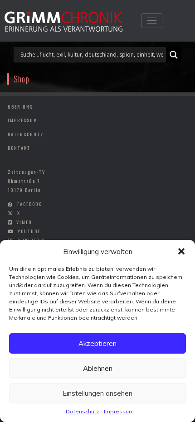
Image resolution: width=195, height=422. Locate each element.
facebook (29, 204)
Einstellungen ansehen (97, 393)
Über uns (20, 106)
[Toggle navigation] (151, 20)
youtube (29, 231)
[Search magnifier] (173, 54)
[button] (181, 251)
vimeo (24, 221)
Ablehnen (97, 368)
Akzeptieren (97, 343)
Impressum (119, 411)
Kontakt (19, 147)
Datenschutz (82, 411)
